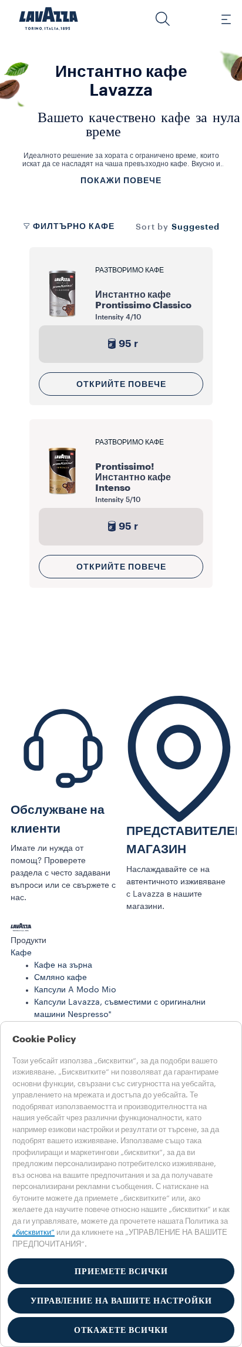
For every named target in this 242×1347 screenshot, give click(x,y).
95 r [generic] (128, 344)
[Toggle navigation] (219, 19)
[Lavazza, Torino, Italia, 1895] (48, 19)
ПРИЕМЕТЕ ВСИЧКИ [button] (121, 1271)
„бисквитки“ (33, 1232)
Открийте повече (121, 384)
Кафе (21, 953)
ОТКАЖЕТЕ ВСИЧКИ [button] (121, 1330)
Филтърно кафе (74, 226)
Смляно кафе (60, 978)
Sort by (152, 227)
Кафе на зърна (63, 965)
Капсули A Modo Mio (75, 990)
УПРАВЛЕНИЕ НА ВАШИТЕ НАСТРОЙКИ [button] (121, 1301)
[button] (162, 18)
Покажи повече (121, 180)
